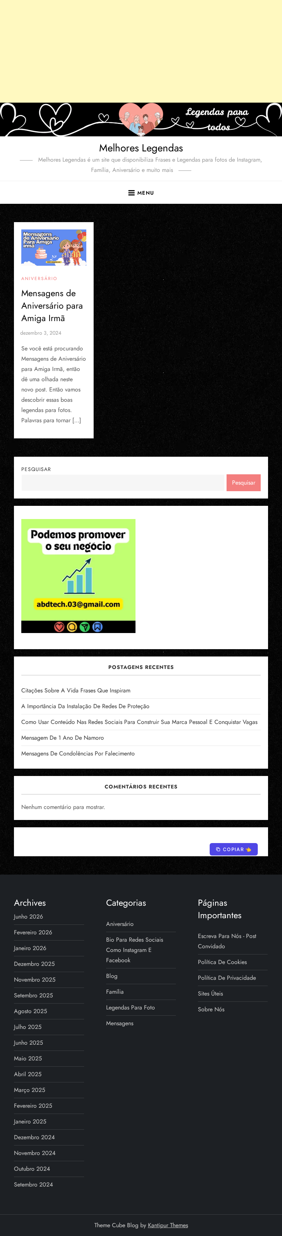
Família (115, 991)
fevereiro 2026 (33, 932)
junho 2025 (28, 1042)
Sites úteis (210, 993)
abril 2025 (27, 1074)
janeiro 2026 (30, 948)
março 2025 (29, 1090)
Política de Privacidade (227, 978)
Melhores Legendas (141, 147)
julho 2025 (27, 1027)
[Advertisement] (141, 51)
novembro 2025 (34, 979)
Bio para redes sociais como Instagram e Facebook (134, 949)
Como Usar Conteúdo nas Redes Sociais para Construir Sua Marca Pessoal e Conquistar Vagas (139, 722)
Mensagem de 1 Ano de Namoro (62, 737)
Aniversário (39, 279)
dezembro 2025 (34, 964)
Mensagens (119, 1023)
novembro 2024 (34, 1153)
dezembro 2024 (34, 1137)
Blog (112, 976)
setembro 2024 (33, 1184)
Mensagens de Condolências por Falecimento (78, 753)
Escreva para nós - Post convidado (227, 941)
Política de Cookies (222, 962)
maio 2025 (28, 1058)
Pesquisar (36, 469)
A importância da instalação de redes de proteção (85, 706)
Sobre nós (211, 1009)
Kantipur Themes (168, 1225)
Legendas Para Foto (130, 1007)
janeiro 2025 (30, 1121)
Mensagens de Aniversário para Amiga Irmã (52, 305)
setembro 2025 (33, 995)
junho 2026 (28, 916)
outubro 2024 (32, 1169)
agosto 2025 (30, 1011)
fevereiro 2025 (33, 1105)
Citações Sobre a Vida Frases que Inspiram (75, 690)
